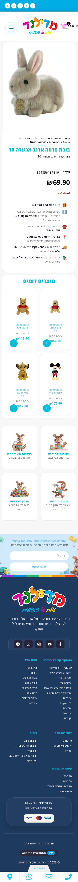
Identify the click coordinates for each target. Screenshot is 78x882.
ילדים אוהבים (50, 138)
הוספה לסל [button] (47, 343)
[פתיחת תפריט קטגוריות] (11, 27)
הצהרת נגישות (45, 843)
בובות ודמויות (34, 138)
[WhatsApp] (29, 877)
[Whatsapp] (13, 5)
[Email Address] (49, 877)
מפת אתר (30, 843)
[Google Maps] (9, 877)
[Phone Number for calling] (68, 877)
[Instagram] (20, 5)
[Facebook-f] (32, 5)
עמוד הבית (64, 138)
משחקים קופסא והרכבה (57, 660)
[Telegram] (7, 5)
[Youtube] (26, 5)
